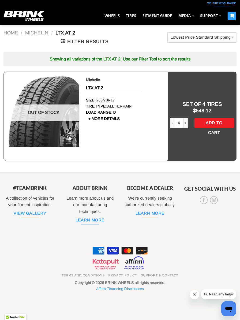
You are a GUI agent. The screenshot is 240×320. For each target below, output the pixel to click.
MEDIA (184, 15)
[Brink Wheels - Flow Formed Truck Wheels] (24, 16)
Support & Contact (159, 275)
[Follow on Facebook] (204, 200)
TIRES (131, 15)
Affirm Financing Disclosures (120, 289)
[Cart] (232, 16)
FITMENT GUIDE (157, 15)
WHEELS (112, 15)
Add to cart (214, 124)
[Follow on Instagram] (214, 200)
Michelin (36, 32)
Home (11, 32)
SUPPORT (209, 15)
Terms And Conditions (83, 275)
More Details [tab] (106, 118)
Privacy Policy (122, 275)
